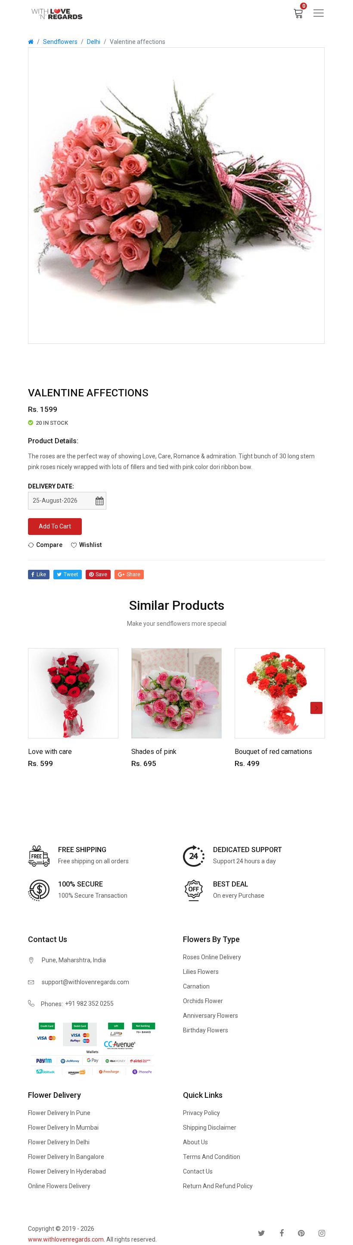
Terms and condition (211, 1157)
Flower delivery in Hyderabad (67, 1171)
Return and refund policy (218, 1186)
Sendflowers (60, 41)
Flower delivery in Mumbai (63, 1128)
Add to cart (55, 526)
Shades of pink (153, 752)
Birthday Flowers (205, 1030)
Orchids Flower (203, 1001)
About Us (195, 1142)
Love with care (50, 752)
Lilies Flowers (201, 972)
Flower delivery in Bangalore (66, 1157)
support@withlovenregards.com (85, 982)
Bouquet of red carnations (273, 752)
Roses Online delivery (212, 957)
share (133, 575)
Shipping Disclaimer (209, 1128)
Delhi (93, 41)
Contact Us (198, 1171)
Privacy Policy (201, 1113)
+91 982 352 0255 (89, 1004)
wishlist (90, 544)
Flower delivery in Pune (59, 1113)
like (41, 575)
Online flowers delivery (59, 1186)
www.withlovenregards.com (66, 1239)
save (101, 575)
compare (49, 544)
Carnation (196, 986)
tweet (71, 575)
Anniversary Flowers (210, 1016)
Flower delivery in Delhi (59, 1142)
